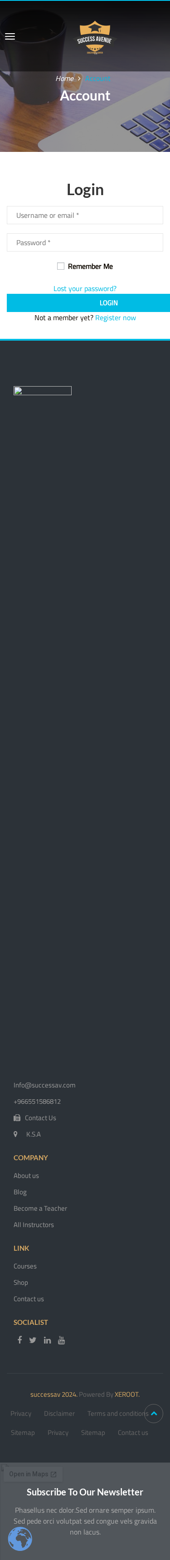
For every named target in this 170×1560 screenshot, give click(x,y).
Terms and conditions (118, 1413)
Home (64, 78)
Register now (115, 317)
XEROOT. (127, 1394)
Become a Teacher (40, 1208)
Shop (21, 1282)
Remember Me (89, 266)
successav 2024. (54, 1394)
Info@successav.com (45, 1085)
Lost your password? (85, 288)
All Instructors (34, 1224)
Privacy (20, 1413)
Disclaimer (59, 1413)
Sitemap (23, 1432)
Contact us (29, 1298)
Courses (25, 1266)
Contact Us (40, 1117)
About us (26, 1175)
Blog (20, 1191)
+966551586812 (37, 1101)
